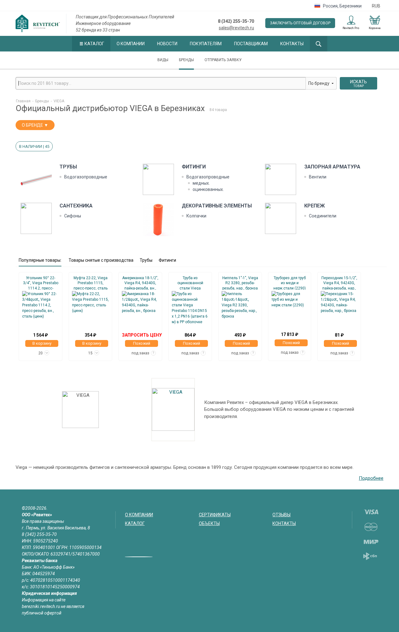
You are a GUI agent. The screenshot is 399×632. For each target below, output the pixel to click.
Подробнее (371, 478)
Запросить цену (142, 335)
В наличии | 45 (34, 146)
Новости (167, 43)
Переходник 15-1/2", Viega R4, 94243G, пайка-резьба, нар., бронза (339, 283)
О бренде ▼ (35, 125)
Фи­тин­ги (194, 167)
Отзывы (281, 514)
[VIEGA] (173, 409)
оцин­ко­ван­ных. (208, 189)
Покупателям (206, 43)
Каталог (94, 43)
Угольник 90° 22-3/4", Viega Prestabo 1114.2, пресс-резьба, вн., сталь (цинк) (40, 283)
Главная (23, 101)
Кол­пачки (196, 215)
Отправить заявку (223, 60)
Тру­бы (68, 167)
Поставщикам (251, 43)
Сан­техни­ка (76, 206)
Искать (358, 83)
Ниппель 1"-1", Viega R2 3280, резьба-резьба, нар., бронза (240, 283)
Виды (162, 60)
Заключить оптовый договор (300, 23)
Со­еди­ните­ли (322, 215)
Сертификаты (215, 514)
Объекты (209, 523)
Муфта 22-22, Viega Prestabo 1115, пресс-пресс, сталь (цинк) (91, 283)
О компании (131, 43)
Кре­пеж (314, 206)
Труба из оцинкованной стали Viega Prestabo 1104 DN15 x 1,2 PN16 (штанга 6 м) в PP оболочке (190, 283)
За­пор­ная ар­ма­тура (332, 167)
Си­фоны (72, 215)
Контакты (292, 43)
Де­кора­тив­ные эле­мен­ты (217, 206)
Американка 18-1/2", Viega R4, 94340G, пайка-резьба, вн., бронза (140, 283)
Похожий (141, 343)
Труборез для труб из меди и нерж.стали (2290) (289, 283)
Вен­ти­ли (317, 176)
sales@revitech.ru (236, 27)
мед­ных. (201, 183)
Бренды (186, 60)
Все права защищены (43, 521)
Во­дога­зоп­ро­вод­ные (85, 176)
